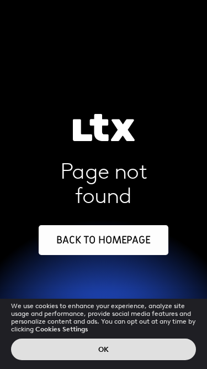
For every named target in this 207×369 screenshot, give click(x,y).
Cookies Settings (61, 329)
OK (103, 349)
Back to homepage (103, 240)
